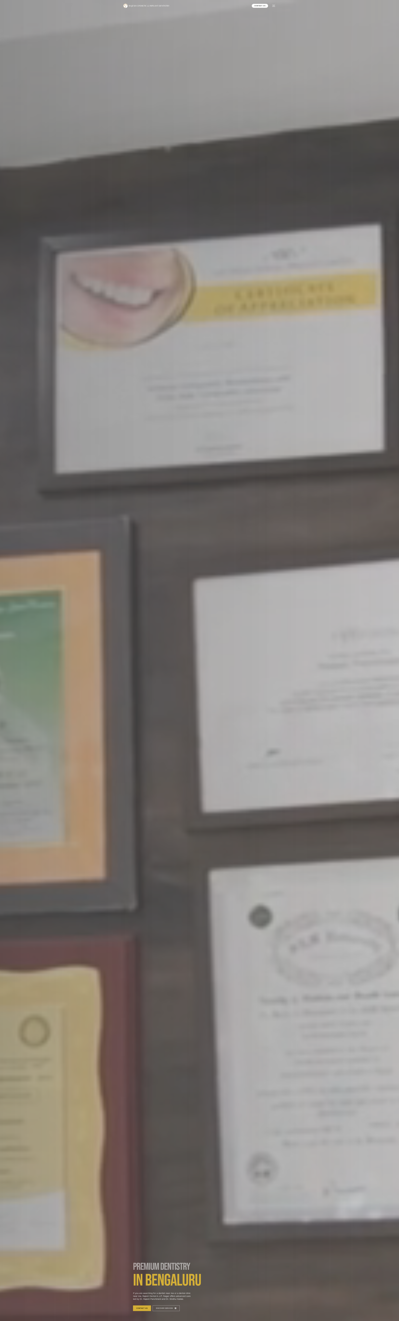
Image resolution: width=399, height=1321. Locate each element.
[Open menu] (273, 6)
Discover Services (164, 1308)
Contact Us (259, 6)
